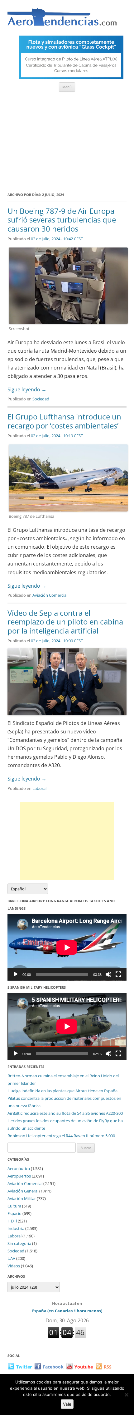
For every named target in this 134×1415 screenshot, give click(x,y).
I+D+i (12, 1221)
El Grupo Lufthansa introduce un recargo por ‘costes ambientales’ (64, 421)
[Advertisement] (67, 140)
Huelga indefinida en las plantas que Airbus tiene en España (62, 1091)
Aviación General (22, 1191)
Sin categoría (19, 1243)
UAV (11, 1258)
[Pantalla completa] (118, 974)
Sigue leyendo (26, 389)
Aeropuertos (19, 1176)
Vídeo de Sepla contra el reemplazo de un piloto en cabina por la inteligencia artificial (65, 622)
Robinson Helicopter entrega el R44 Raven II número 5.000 (61, 1135)
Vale (67, 1404)
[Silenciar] (108, 974)
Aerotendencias (62, 19)
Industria (15, 1228)
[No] (126, 1395)
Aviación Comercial (49, 595)
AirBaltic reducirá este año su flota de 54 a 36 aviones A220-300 (65, 1113)
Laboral (39, 788)
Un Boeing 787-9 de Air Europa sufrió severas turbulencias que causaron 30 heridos (61, 220)
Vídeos (13, 1266)
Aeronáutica (18, 1168)
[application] (67, 947)
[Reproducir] (15, 974)
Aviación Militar (21, 1198)
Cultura (14, 1206)
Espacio (14, 1213)
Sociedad (40, 399)
